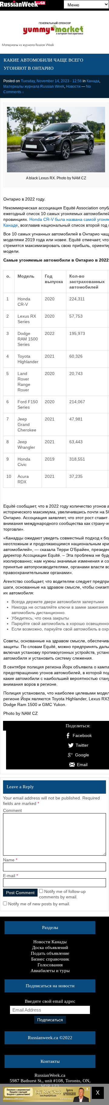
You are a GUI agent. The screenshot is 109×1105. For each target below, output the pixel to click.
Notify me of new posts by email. (39, 903)
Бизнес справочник (50, 959)
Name (9, 859)
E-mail (9, 875)
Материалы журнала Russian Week (33, 86)
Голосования (50, 964)
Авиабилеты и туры (50, 970)
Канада (93, 81)
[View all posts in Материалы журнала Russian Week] (54, 46)
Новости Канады (50, 941)
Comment (12, 810)
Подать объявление (50, 953)
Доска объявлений (50, 947)
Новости (73, 86)
